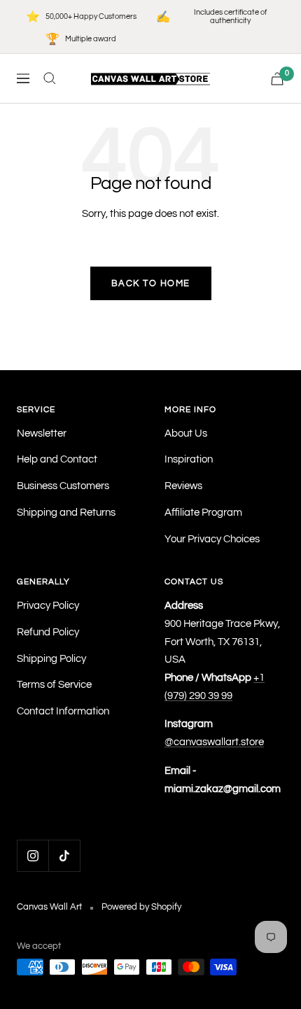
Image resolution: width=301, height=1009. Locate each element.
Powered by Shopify (141, 907)
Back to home (150, 283)
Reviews (183, 486)
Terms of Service (54, 684)
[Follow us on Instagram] (32, 855)
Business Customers (63, 486)
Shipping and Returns (66, 512)
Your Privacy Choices (212, 539)
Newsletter (41, 433)
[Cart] (277, 78)
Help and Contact (57, 459)
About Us (185, 433)
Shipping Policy (51, 659)
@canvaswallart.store (214, 742)
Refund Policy (48, 632)
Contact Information (63, 711)
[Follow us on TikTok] (64, 855)
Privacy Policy (48, 605)
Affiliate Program (203, 512)
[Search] (49, 78)
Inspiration (188, 459)
